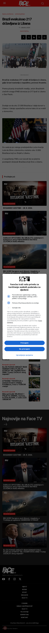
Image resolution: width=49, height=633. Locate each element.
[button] (24, 307)
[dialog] (25, 316)
